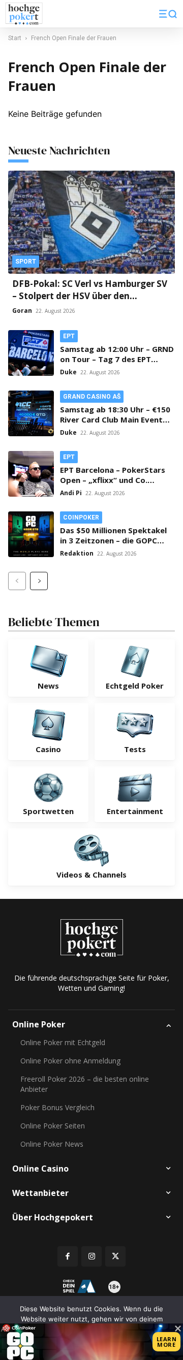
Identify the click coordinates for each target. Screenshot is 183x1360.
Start (14, 38)
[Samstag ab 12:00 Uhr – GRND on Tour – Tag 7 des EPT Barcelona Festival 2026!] (31, 353)
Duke (68, 372)
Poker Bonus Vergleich (57, 1107)
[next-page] (39, 581)
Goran (22, 310)
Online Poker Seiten (52, 1125)
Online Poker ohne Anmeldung (70, 1060)
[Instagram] (91, 1256)
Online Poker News (51, 1144)
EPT (69, 336)
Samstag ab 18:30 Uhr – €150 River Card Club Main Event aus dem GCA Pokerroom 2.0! (115, 419)
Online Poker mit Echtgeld (62, 1042)
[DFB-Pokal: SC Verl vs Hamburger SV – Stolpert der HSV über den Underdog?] (91, 222)
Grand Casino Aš (91, 396)
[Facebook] (67, 1256)
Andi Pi (71, 493)
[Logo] (24, 14)
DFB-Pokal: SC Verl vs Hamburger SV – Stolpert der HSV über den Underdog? (89, 296)
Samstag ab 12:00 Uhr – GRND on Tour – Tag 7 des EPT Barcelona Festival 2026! (117, 359)
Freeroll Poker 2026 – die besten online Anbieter (84, 1084)
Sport (25, 261)
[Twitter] (115, 1256)
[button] (168, 13)
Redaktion (77, 553)
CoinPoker (81, 517)
